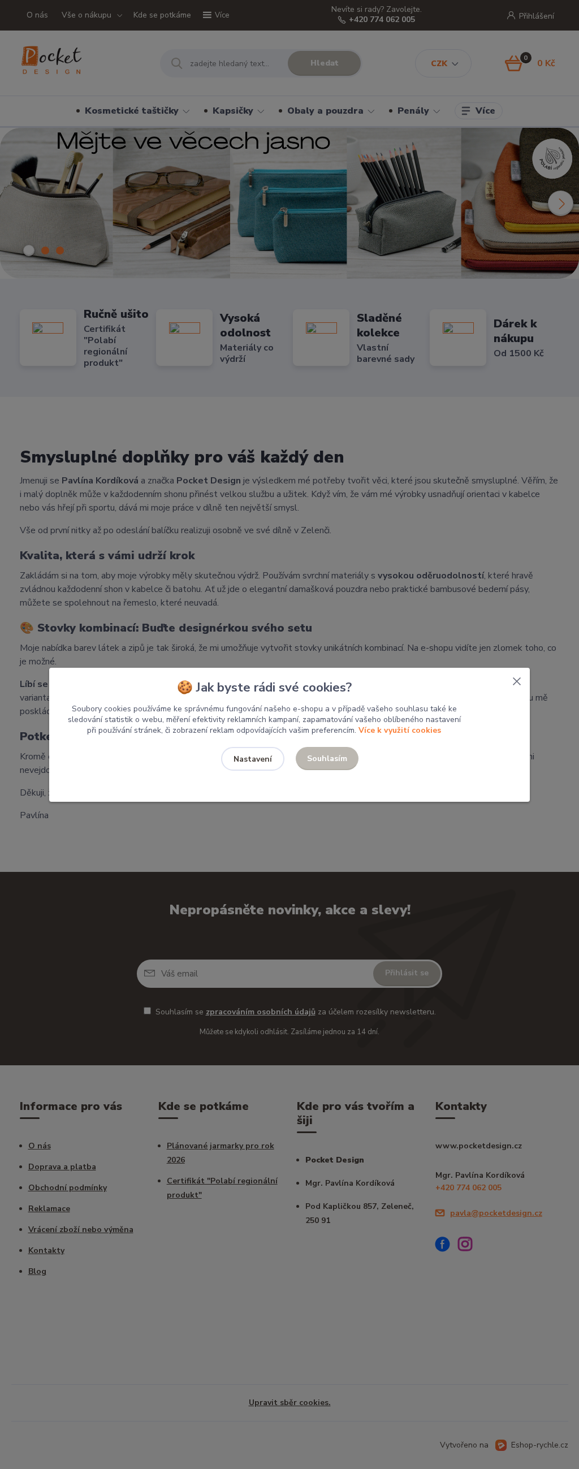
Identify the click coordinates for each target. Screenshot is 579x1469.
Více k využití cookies (399, 730)
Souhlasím (327, 758)
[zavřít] (516, 679)
